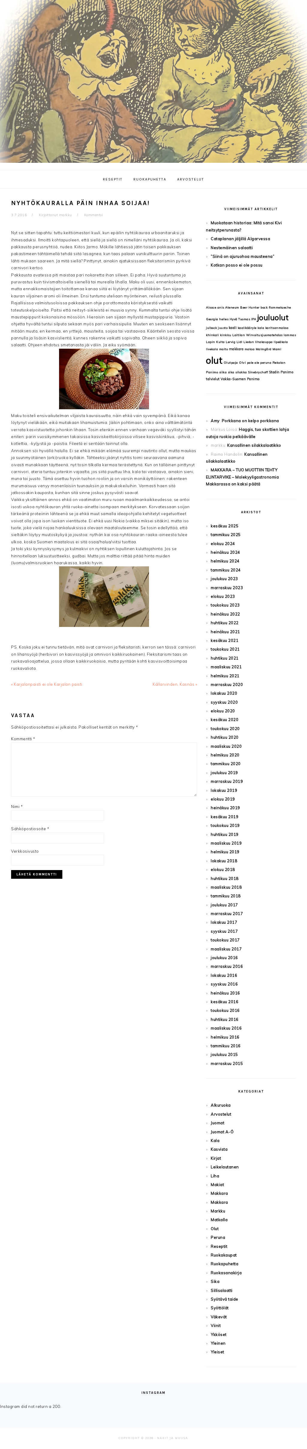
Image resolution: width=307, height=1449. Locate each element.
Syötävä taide (224, 1299)
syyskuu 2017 (224, 931)
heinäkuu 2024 (225, 552)
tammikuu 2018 (226, 895)
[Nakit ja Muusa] (153, 164)
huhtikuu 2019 (225, 834)
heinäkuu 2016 (225, 993)
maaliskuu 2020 (226, 746)
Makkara (219, 1193)
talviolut (213, 379)
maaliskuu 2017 (226, 949)
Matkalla (219, 1219)
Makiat (217, 1184)
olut (214, 360)
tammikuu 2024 (226, 570)
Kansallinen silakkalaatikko (254, 445)
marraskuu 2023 (227, 587)
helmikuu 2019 (225, 851)
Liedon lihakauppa (258, 342)
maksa (250, 349)
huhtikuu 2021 (225, 658)
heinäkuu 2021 (225, 631)
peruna (265, 363)
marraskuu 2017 (227, 913)
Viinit (216, 1325)
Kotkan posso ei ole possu (237, 265)
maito (223, 349)
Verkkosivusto (25, 851)
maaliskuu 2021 (226, 666)
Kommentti (23, 738)
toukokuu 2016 (225, 1010)
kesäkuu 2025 (224, 525)
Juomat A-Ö (222, 1131)
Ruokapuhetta (224, 1263)
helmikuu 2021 (225, 675)
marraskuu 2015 (227, 1063)
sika (231, 372)
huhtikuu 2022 (225, 622)
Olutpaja (231, 363)
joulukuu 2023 (224, 578)
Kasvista (219, 1149)
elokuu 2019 (223, 799)
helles (223, 319)
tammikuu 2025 (226, 534)
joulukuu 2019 (224, 772)
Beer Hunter (250, 307)
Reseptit (219, 1246)
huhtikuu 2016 (225, 1019)
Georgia (212, 319)
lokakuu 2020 (224, 693)
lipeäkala (281, 342)
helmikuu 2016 (225, 1037)
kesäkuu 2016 (224, 1001)
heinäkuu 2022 (225, 614)
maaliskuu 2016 (226, 1028)
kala (261, 328)
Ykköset (219, 1334)
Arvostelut (221, 1114)
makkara (236, 349)
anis (220, 307)
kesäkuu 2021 (224, 640)
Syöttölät (220, 1307)
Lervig (230, 342)
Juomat (217, 1122)
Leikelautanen (225, 1166)
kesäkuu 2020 (224, 719)
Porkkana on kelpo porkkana (250, 420)
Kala (215, 1140)
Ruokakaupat (224, 1255)
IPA (253, 319)
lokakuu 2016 (224, 975)
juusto (223, 328)
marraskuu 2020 (227, 684)
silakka (241, 372)
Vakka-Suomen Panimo (240, 379)
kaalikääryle (247, 328)
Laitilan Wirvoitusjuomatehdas (257, 335)
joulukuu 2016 (224, 957)
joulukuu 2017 (224, 904)
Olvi (242, 363)
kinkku (225, 335)
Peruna (218, 1237)
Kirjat (216, 1158)
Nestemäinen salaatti (232, 247)
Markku (218, 1211)
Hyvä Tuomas (240, 319)
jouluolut (273, 317)
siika (223, 372)
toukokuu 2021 (225, 649)
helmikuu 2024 (225, 561)
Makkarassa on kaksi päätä (233, 484)
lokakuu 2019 (224, 790)
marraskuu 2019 (227, 781)
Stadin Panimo (281, 372)
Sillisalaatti (222, 1290)
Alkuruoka (221, 1105)
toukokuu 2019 (225, 825)
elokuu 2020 (223, 710)
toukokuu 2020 (225, 728)
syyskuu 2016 (224, 984)
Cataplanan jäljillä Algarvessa (240, 238)
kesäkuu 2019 (224, 816)
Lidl (240, 342)
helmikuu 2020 (225, 755)
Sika (215, 1281)
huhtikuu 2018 (225, 878)
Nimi (17, 806)
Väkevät (219, 1316)
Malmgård (264, 349)
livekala (212, 349)
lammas (290, 335)
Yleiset (217, 1351)
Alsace (211, 307)
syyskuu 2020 (224, 702)
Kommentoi (93, 215)
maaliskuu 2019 (226, 843)
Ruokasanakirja (226, 1272)
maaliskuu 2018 (226, 887)
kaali (233, 328)
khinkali (212, 335)
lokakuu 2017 (224, 922)
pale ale (253, 363)
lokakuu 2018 (224, 860)
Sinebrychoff (258, 372)
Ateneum (232, 307)
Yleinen (218, 1343)
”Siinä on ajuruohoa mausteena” (242, 256)
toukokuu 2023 (225, 605)
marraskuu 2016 (227, 966)
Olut (215, 1228)
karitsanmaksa (277, 328)
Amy (215, 420)
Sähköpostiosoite (30, 828)
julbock (211, 328)
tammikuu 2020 (226, 763)
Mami (277, 349)
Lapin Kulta (215, 342)
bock (264, 307)
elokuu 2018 (223, 869)
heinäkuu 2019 (225, 807)
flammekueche (280, 307)
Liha (215, 1175)
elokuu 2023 (223, 596)
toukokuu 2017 (225, 940)
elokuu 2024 (223, 543)
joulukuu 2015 (224, 1054)
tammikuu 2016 (226, 1045)
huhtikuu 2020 (225, 737)
